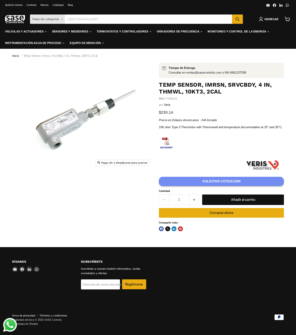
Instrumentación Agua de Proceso (33, 43)
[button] (269, 19)
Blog (70, 5)
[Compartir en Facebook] (161, 228)
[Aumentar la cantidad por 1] (194, 200)
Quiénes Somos (14, 5)
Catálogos (58, 5)
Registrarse (134, 284)
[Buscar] (237, 19)
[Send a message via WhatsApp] (10, 325)
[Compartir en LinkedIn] (174, 228)
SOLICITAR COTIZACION (221, 181)
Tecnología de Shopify (25, 323)
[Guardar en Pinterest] (180, 228)
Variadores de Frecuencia (178, 31)
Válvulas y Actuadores (24, 31)
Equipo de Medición (85, 43)
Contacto (31, 5)
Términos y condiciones (53, 315)
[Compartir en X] (167, 228)
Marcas (44, 5)
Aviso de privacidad (23, 315)
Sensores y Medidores (70, 31)
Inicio (15, 55)
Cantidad (164, 190)
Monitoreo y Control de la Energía (237, 31)
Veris (167, 104)
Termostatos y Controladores (123, 31)
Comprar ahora (221, 213)
